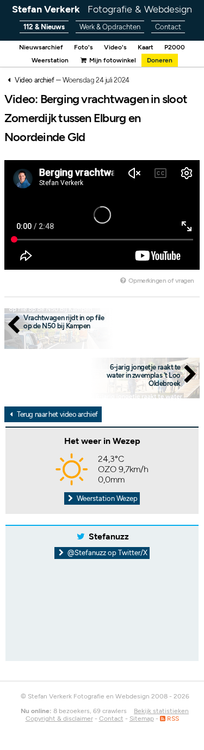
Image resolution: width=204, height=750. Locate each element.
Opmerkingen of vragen (160, 280)
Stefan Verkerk (102, 9)
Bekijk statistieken (161, 711)
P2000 (174, 47)
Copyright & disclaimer (59, 718)
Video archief (34, 80)
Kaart (145, 47)
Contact (168, 27)
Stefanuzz (109, 536)
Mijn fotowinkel (112, 60)
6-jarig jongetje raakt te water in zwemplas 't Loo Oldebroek (144, 375)
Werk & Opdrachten (109, 27)
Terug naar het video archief (57, 414)
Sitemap (141, 718)
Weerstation (50, 60)
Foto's (83, 47)
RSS (172, 718)
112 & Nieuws (44, 27)
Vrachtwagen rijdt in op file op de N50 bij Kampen (63, 322)
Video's (115, 47)
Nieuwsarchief (41, 47)
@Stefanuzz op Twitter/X (106, 553)
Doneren (159, 60)
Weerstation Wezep (106, 498)
